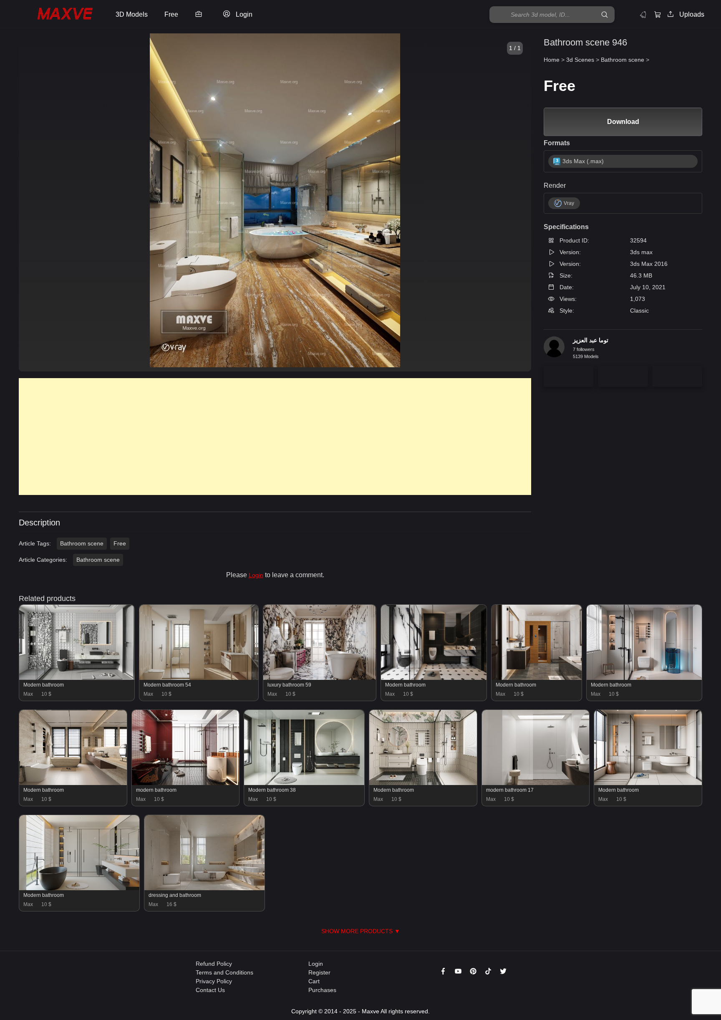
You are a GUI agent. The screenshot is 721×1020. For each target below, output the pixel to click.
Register (319, 972)
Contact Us (210, 990)
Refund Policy (214, 963)
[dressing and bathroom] (204, 888)
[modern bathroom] (185, 783)
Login (256, 575)
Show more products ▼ (360, 931)
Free (119, 543)
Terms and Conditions (224, 972)
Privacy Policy (214, 981)
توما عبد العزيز (590, 340)
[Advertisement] (269, 436)
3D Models (132, 14)
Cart (314, 981)
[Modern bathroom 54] (198, 677)
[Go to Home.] (55, 14)
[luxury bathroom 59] (319, 677)
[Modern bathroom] (76, 677)
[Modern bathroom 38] (304, 783)
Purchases (322, 990)
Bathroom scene (81, 543)
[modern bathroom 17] (536, 783)
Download (623, 121)
